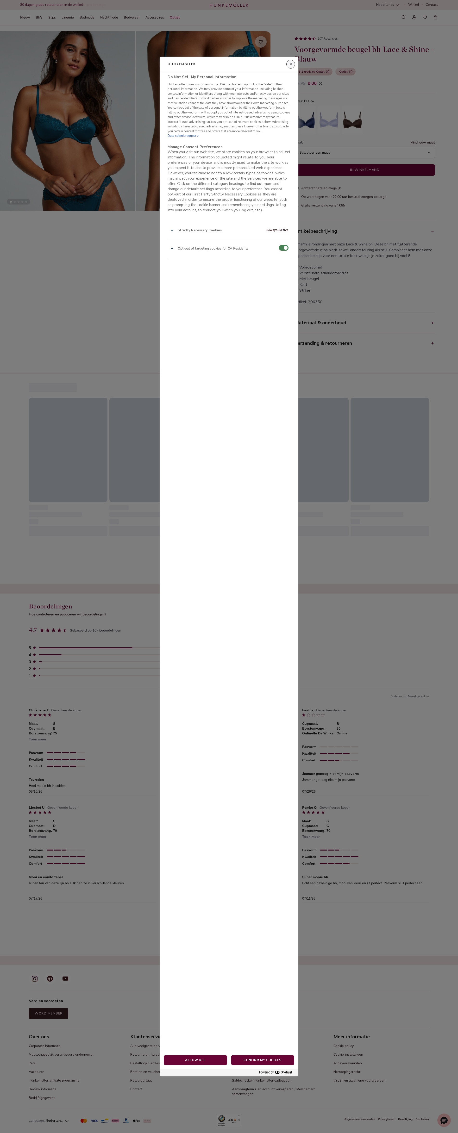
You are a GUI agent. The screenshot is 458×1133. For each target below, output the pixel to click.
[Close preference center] (291, 64)
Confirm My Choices (263, 1060)
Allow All (195, 1060)
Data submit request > (183, 136)
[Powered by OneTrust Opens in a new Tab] (277, 1073)
